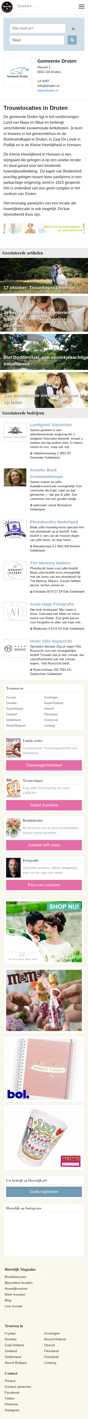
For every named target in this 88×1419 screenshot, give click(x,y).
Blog (8, 1300)
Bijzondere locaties (19, 1283)
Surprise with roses (44, 845)
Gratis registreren (44, 1192)
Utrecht (49, 708)
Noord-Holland (53, 703)
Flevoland (50, 714)
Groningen (51, 697)
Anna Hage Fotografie (52, 604)
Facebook (12, 1392)
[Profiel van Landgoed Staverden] (15, 432)
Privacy (10, 1381)
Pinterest (11, 1404)
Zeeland (11, 714)
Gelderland (13, 720)
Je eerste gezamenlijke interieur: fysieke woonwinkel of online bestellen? (38, 319)
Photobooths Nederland (54, 522)
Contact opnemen (18, 1386)
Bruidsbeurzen (15, 1277)
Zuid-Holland (14, 708)
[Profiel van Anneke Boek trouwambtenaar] (15, 477)
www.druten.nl (47, 90)
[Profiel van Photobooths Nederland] (15, 529)
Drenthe (11, 703)
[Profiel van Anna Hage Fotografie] (15, 611)
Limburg (49, 725)
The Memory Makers (50, 563)
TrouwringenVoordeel (44, 765)
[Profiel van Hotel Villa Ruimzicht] (15, 648)
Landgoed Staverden (51, 424)
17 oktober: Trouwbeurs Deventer (40, 287)
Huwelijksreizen (16, 1288)
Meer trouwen (15, 1294)
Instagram (12, 1410)
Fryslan (11, 697)
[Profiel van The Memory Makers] (15, 570)
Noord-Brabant (16, 725)
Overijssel (51, 720)
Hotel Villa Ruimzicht (51, 641)
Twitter (10, 1398)
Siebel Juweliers (44, 805)
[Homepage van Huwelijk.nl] (7, 7)
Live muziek (13, 1306)
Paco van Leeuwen (44, 885)
